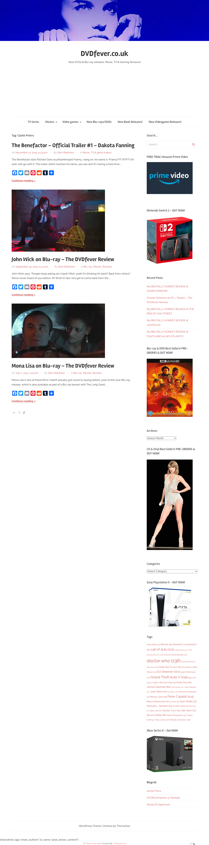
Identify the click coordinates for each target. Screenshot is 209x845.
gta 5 (192, 678)
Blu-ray (88, 266)
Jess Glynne (177, 687)
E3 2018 (187, 667)
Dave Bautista (179, 655)
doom (154, 667)
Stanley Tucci (172, 710)
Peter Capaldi (181, 696)
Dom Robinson (65, 152)
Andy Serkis (153, 644)
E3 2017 (176, 667)
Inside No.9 (184, 682)
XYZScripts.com (120, 844)
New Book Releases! (130, 122)
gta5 (150, 683)
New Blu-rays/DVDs (99, 122)
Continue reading (22, 180)
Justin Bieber (158, 691)
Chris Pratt (165, 655)
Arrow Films (154, 790)
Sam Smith (188, 701)
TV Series (33, 122)
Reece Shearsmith (158, 701)
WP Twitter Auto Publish (92, 844)
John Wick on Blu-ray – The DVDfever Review (63, 259)
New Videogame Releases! (165, 122)
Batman (167, 644)
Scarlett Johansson (183, 706)
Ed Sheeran (168, 671)
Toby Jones (162, 720)
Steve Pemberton (177, 715)
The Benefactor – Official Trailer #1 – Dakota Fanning (73, 145)
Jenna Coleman (159, 686)
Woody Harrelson (180, 720)
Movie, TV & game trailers (97, 152)
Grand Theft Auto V (169, 677)
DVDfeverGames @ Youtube (163, 797)
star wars (188, 710)
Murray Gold (158, 696)
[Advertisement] (104, 87)
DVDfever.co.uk (104, 53)
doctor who (164, 660)
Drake (164, 667)
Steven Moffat (156, 715)
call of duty (162, 649)
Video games (70, 122)
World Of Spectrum (158, 804)
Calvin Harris (181, 650)
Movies (49, 122)
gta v (158, 682)
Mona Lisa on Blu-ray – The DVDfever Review (63, 366)
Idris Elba (170, 682)
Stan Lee (156, 710)
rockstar (174, 702)
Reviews (107, 266)
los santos (173, 692)
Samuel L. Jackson (159, 705)
